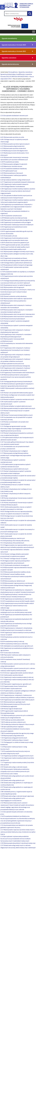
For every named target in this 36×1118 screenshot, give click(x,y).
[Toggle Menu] (33, 31)
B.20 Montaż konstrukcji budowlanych (12, 319)
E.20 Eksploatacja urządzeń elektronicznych (14, 469)
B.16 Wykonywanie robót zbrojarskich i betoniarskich (17, 314)
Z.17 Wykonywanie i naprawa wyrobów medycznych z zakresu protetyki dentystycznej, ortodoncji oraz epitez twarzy (17, 832)
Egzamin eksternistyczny (10, 64)
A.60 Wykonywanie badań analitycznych (13, 249)
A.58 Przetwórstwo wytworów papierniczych (14, 242)
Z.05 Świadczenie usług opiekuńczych (12, 780)
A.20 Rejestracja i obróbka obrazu (11, 166)
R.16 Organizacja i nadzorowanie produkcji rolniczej (16, 677)
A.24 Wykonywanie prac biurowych (11, 173)
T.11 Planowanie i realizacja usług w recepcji (14, 740)
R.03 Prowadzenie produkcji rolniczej (12, 641)
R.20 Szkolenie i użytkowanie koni (11, 688)
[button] (2, 7)
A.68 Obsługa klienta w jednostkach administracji (16, 263)
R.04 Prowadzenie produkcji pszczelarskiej (14, 643)
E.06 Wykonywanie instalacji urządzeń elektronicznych (17, 408)
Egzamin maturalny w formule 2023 (14, 45)
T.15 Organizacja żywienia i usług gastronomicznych (16, 756)
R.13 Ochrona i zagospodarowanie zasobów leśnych (16, 673)
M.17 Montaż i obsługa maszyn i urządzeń (13, 558)
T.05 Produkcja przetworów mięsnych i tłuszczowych (17, 724)
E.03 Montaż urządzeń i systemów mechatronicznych (17, 399)
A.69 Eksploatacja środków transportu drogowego (16, 265)
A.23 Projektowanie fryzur (8, 171)
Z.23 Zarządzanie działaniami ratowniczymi (14, 115)
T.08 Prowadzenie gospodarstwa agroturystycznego (17, 733)
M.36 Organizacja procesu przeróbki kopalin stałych (17, 603)
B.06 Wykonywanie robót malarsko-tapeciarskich (16, 298)
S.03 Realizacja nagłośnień (8, 706)
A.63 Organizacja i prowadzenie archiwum (13, 258)
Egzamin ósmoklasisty (9, 38)
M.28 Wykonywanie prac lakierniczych (12, 581)
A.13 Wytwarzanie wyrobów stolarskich (13, 148)
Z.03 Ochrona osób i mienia (9, 773)
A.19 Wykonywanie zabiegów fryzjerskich (13, 164)
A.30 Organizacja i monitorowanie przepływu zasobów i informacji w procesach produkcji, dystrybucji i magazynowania (17, 191)
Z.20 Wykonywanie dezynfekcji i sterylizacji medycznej (17, 843)
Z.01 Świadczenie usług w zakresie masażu (13, 767)
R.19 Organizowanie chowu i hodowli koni (13, 686)
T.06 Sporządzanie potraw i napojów (11, 726)
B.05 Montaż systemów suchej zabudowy (13, 296)
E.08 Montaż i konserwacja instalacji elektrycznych (16, 415)
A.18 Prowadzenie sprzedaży (9, 162)
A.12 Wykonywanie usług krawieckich (12, 146)
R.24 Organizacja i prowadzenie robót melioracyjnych (17, 700)
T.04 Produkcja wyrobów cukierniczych (13, 722)
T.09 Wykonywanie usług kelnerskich (12, 735)
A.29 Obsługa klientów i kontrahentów (12, 186)
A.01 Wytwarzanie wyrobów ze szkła (12, 137)
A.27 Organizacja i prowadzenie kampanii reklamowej (17, 182)
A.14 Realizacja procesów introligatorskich (14, 150)
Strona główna (12, 72)
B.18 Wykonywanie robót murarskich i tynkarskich (16, 316)
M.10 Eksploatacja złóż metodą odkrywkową (14, 540)
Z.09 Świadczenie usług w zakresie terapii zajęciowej (17, 796)
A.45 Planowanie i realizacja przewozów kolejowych (16, 224)
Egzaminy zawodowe (9, 58)
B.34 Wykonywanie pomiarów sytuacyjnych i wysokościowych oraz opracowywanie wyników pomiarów (15, 377)
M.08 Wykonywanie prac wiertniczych (12, 538)
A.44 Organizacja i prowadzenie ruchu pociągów (15, 222)
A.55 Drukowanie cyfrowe (8, 236)
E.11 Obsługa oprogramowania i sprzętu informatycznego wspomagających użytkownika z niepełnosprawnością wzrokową (16, 428)
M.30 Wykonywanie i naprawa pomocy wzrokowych (17, 583)
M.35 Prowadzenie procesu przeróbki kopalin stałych (17, 601)
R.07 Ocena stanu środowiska (9, 652)
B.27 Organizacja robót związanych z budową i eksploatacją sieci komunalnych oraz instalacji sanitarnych (15, 350)
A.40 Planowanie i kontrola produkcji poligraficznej (16, 220)
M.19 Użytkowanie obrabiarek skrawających (14, 565)
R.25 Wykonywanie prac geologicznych (12, 702)
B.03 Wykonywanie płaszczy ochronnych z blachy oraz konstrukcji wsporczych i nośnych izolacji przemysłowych (17, 292)
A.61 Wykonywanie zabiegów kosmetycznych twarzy (17, 251)
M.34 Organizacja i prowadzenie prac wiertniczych (16, 599)
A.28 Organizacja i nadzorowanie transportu (14, 184)
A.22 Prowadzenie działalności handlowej (13, 168)
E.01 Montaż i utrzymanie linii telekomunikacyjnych (16, 392)
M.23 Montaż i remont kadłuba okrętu (12, 574)
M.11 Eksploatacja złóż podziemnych (12, 543)
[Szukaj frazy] (29, 13)
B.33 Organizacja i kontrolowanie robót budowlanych (17, 372)
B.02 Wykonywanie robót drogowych (12, 287)
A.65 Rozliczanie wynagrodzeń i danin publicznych (16, 260)
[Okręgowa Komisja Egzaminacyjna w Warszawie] (18, 5)
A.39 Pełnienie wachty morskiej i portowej (13, 218)
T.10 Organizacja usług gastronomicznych (13, 738)
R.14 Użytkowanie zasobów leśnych (11, 675)
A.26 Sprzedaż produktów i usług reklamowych (15, 180)
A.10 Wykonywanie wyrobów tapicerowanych (15, 144)
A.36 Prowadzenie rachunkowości (11, 215)
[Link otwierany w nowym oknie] (18, 19)
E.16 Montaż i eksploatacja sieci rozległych (14, 451)
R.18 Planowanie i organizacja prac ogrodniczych (15, 684)
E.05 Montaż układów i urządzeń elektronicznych (16, 406)
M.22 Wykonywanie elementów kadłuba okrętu (15, 572)
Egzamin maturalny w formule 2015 (14, 51)
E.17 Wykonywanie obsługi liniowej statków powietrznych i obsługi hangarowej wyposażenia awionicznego (15, 455)
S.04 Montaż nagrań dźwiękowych (11, 708)
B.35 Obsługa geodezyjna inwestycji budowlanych (16, 381)
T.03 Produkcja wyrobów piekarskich (12, 720)
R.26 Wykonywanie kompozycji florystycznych (15, 704)
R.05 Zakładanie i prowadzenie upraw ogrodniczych (16, 646)
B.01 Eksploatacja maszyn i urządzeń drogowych (15, 285)
